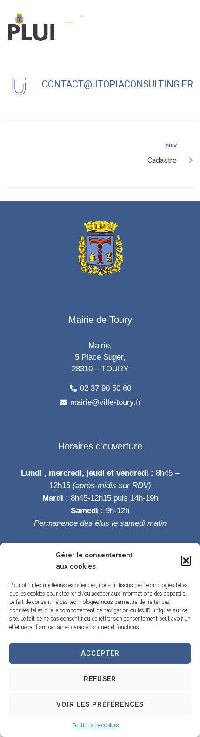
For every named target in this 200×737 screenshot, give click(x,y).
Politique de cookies (95, 725)
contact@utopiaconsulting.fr (117, 84)
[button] (186, 560)
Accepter (100, 653)
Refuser (100, 679)
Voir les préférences (100, 704)
